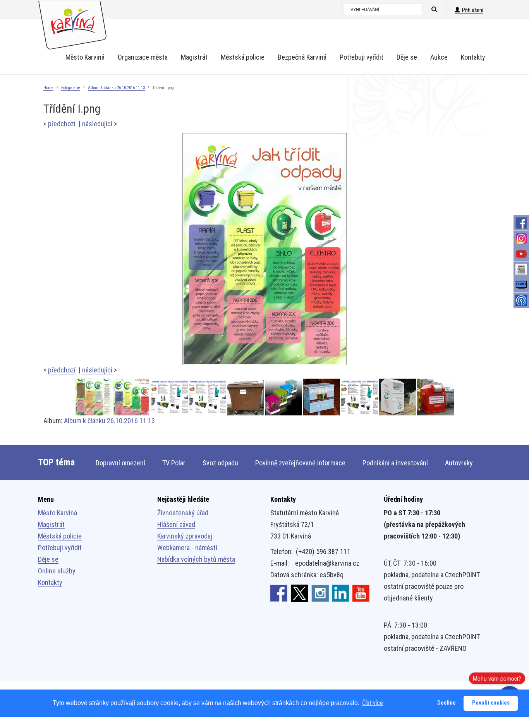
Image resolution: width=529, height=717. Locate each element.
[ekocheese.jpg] (284, 397)
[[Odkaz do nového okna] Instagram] (320, 592)
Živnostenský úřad (182, 513)
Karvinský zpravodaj (184, 536)
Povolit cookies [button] (491, 703)
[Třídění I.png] (264, 248)
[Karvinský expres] (521, 285)
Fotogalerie (70, 87)
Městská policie (60, 536)
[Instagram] (521, 238)
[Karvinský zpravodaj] (521, 269)
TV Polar (173, 463)
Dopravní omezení (120, 463)
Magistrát (51, 524)
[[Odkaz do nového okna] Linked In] (340, 592)
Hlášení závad (176, 524)
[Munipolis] (521, 300)
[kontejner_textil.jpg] (398, 397)
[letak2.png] (170, 397)
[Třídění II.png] (94, 397)
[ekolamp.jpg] (322, 397)
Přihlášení (472, 10)
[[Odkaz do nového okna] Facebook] (279, 592)
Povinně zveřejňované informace (300, 463)
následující (97, 124)
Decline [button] (446, 703)
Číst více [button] (372, 703)
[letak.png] (208, 397)
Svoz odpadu (220, 463)
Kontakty (50, 582)
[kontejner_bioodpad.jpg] (246, 397)
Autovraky (459, 463)
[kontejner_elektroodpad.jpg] (435, 397)
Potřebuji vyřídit (60, 548)
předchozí (62, 124)
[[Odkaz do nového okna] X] (299, 592)
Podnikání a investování (395, 463)
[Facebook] (521, 223)
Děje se (48, 559)
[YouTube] (521, 254)
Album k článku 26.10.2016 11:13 (116, 87)
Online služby (57, 571)
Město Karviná (57, 513)
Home (48, 87)
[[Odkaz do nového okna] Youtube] (361, 592)
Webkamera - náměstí (187, 548)
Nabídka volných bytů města (196, 559)
